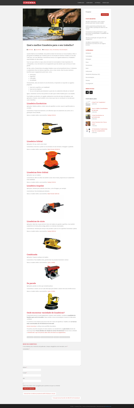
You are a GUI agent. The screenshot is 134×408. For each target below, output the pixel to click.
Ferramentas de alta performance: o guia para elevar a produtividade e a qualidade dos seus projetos (97, 33)
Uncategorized (89, 83)
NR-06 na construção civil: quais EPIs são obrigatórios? (96, 38)
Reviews (88, 80)
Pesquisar (88, 12)
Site (24, 378)
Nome (25, 367)
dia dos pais (30, 337)
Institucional (89, 71)
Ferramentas (56, 49)
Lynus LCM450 (51, 262)
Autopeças (97, 2)
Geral (87, 68)
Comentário (26, 349)
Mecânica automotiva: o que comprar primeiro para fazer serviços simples (95, 22)
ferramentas (37, 337)
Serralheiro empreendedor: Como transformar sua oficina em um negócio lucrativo (96, 43)
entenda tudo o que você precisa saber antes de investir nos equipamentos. (47, 332)
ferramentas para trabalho (47, 337)
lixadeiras (56, 337)
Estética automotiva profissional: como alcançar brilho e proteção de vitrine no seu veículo (96, 27)
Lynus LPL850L (51, 291)
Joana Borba (38, 49)
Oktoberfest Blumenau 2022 (93, 74)
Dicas (51, 49)
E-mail (25, 373)
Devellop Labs (108, 406)
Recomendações (63, 49)
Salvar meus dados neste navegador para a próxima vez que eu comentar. (41, 385)
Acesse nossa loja (31, 326)
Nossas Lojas (106, 2)
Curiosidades (89, 56)
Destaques (46, 49)
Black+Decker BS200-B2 (54, 149)
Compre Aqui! (81, 2)
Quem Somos (89, 2)
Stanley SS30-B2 (52, 115)
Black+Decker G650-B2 (53, 193)
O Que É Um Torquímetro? (98, 102)
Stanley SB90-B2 (52, 231)
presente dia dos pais (64, 337)
